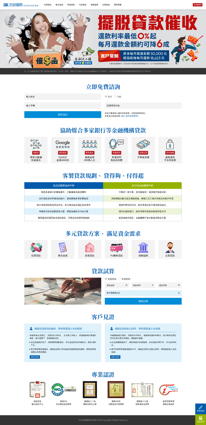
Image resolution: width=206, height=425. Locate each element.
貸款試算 (200, 422)
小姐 (119, 96)
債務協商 (94, 5)
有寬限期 (126, 279)
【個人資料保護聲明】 (129, 116)
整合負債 (59, 5)
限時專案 (118, 5)
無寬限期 (112, 279)
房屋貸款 (71, 5)
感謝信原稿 (35, 357)
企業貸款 (106, 5)
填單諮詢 (200, 411)
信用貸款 (48, 5)
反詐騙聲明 (197, 5)
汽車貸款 (83, 5)
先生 (110, 96)
